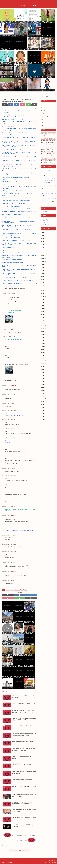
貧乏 (25, 589)
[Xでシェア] (5, 104)
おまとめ (45, 211)
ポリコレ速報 (46, 220)
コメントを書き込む (19, 850)
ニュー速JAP (46, 219)
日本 (15, 589)
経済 (22, 589)
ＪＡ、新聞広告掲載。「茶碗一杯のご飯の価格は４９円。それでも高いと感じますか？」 (48, 200)
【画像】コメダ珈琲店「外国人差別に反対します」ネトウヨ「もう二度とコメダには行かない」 (48, 172)
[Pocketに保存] (22, 104)
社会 (19, 589)
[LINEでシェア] (28, 104)
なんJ (4, 589)
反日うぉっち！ (46, 222)
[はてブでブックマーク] (16, 104)
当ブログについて (52, 860)
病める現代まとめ (47, 224)
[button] (34, 104)
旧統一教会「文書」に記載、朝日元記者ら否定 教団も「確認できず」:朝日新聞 (48, 180)
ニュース (8, 589)
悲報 (12, 589)
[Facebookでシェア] (10, 104)
